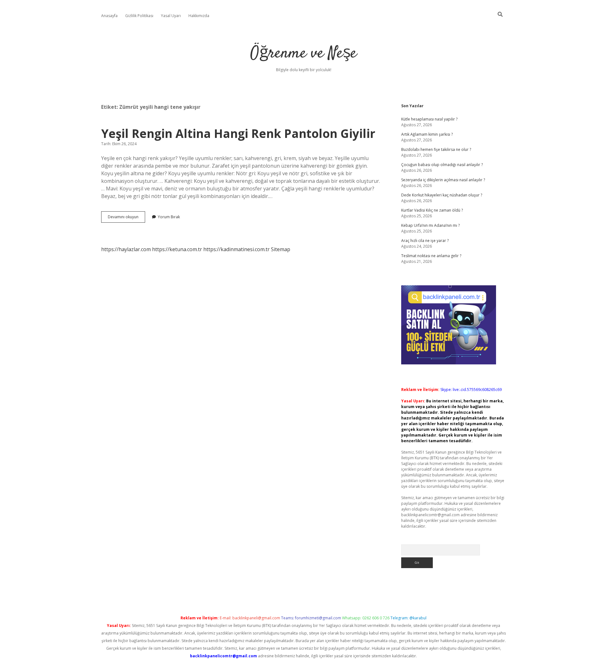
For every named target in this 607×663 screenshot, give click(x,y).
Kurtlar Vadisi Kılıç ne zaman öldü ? (432, 210)
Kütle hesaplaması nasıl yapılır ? (429, 119)
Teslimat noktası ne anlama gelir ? (431, 255)
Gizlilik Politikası (139, 15)
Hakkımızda (198, 15)
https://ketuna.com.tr (177, 249)
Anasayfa (109, 15)
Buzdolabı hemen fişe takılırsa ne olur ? (436, 149)
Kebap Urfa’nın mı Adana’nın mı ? (430, 225)
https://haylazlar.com (126, 249)
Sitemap (280, 249)
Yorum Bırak (169, 217)
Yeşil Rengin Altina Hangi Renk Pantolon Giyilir (238, 133)
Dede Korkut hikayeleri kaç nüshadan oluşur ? (441, 195)
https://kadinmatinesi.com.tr (236, 249)
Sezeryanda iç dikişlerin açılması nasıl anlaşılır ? (443, 180)
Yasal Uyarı (171, 15)
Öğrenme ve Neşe (303, 53)
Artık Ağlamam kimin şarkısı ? (427, 134)
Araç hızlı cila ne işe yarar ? (425, 240)
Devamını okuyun (126, 218)
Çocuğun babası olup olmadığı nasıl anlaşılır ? (442, 164)
